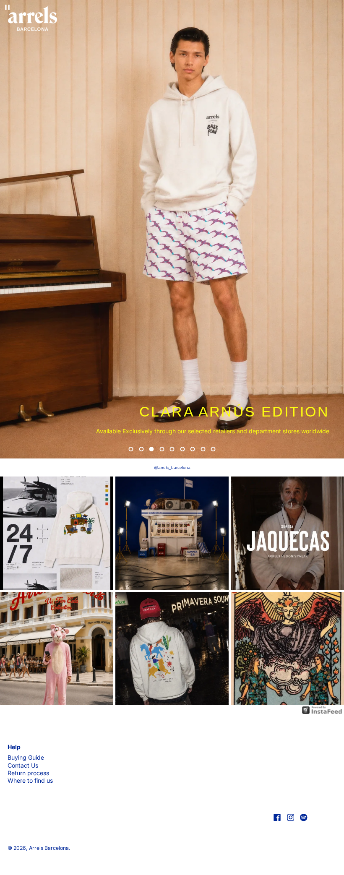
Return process (28, 772)
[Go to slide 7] (193, 449)
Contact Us (23, 765)
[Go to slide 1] (131, 449)
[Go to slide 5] (172, 449)
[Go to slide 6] (182, 449)
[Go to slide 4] (161, 449)
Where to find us (30, 780)
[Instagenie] (322, 710)
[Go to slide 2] (141, 449)
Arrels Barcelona (49, 848)
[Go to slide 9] (213, 449)
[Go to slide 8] (203, 449)
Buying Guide (26, 757)
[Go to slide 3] (151, 449)
